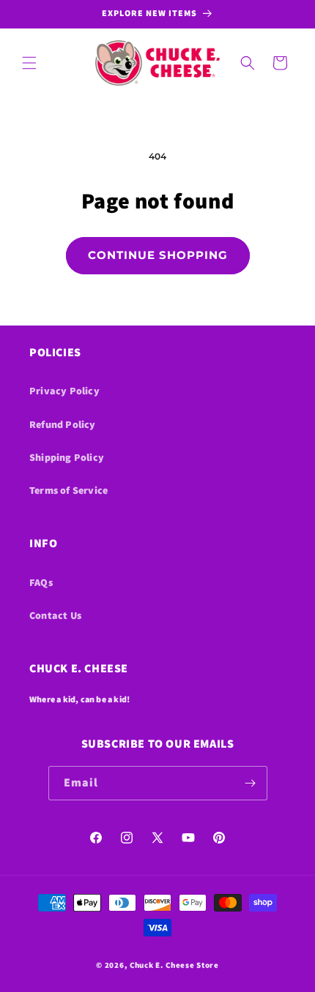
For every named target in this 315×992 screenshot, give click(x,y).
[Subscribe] (250, 783)
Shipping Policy (66, 457)
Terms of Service (68, 490)
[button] (29, 63)
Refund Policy (62, 424)
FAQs (41, 582)
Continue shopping (158, 255)
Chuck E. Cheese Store (174, 965)
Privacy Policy (64, 390)
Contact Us (55, 615)
